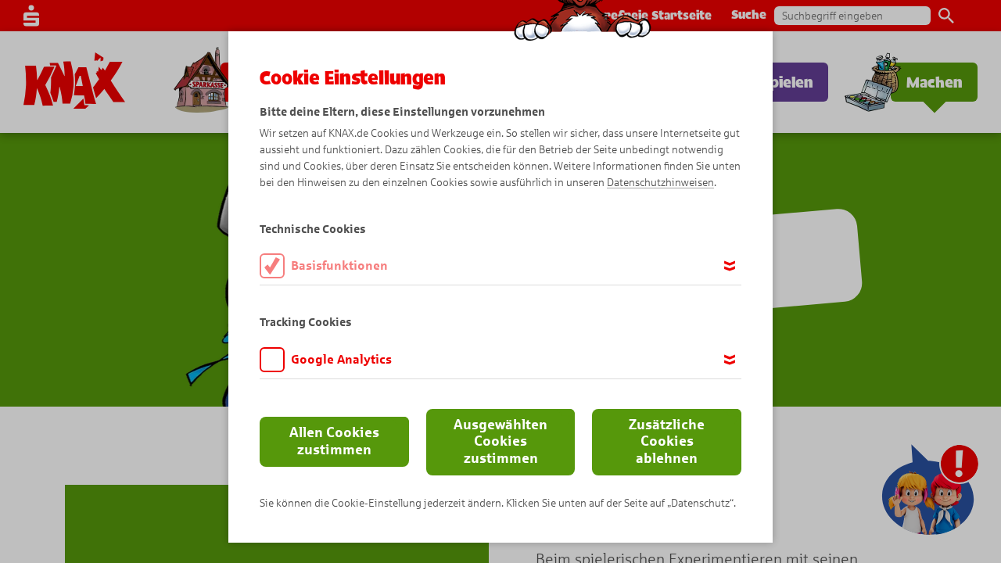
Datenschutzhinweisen (660, 182)
